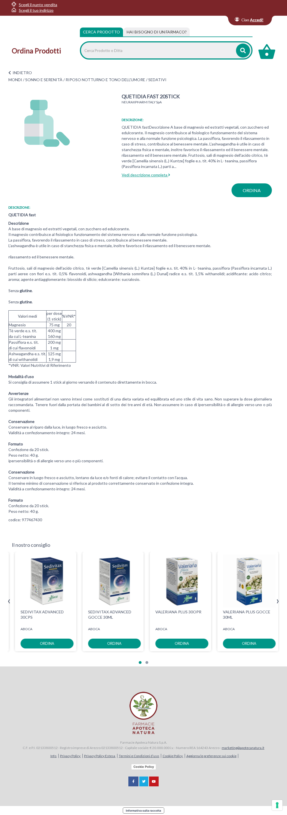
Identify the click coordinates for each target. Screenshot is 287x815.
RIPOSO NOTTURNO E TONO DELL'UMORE (105, 79)
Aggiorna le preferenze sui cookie (211, 756)
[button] (140, 662)
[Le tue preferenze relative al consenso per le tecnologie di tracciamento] (277, 805)
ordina (252, 190)
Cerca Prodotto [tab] (101, 31)
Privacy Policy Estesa (100, 756)
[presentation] (9, 601)
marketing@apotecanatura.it (243, 748)
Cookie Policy (173, 756)
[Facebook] (133, 781)
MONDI (15, 79)
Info (53, 756)
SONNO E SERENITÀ (44, 79)
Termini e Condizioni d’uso (139, 756)
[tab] (157, 32)
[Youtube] (154, 781)
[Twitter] (143, 781)
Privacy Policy (70, 756)
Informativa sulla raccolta (143, 810)
